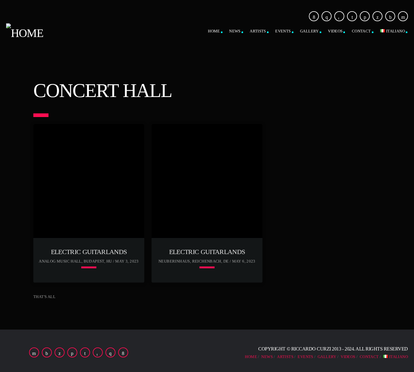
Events (283, 31)
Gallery (309, 31)
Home (214, 31)
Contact (361, 31)
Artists (258, 31)
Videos (335, 31)
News (235, 31)
